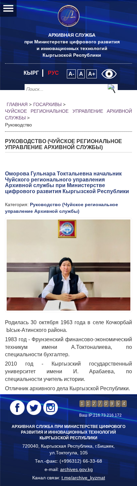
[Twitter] (34, 407)
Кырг (31, 73)
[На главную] (68, 16)
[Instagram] (50, 407)
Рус (53, 73)
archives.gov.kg (76, 469)
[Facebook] (17, 407)
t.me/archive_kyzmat (83, 477)
